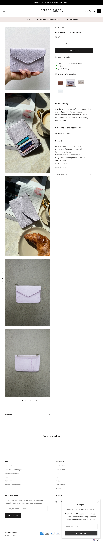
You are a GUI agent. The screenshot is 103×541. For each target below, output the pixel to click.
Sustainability (61, 466)
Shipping (8, 466)
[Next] (36, 400)
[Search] (90, 11)
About (58, 473)
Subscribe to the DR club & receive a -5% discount (51, 2)
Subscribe (81, 533)
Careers (58, 481)
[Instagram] (56, 501)
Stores (58, 477)
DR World (59, 488)
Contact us (9, 481)
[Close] (98, 502)
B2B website (60, 485)
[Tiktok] (61, 501)
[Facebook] (60, 167)
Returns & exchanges (13, 470)
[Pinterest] (65, 167)
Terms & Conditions (13, 485)
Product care (60, 470)
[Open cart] (99, 11)
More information (62, 174)
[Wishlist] (94, 11)
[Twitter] (63, 167)
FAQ (6, 477)
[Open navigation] (4, 11)
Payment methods (12, 473)
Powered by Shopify (12, 535)
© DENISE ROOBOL (11, 532)
